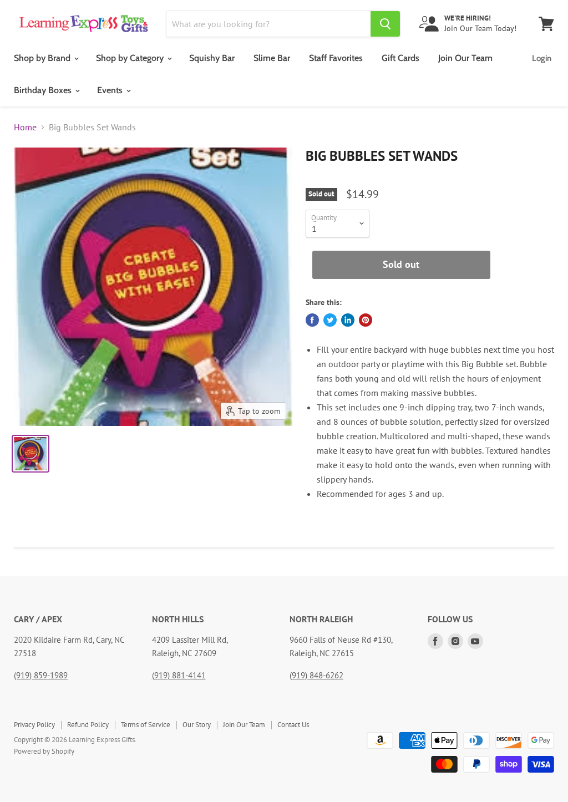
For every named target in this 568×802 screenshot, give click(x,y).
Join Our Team (465, 58)
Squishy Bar (212, 58)
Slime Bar (271, 58)
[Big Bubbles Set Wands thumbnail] (30, 453)
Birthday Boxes (44, 90)
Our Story (196, 724)
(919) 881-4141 (179, 675)
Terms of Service (145, 724)
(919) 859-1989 (41, 675)
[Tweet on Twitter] (330, 320)
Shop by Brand (43, 58)
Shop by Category (131, 58)
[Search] (385, 24)
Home (25, 127)
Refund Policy (88, 724)
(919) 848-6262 (316, 675)
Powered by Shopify (44, 751)
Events (111, 90)
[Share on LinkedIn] (347, 320)
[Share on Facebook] (312, 320)
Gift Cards (400, 58)
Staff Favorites (336, 58)
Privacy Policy (34, 724)
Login (541, 58)
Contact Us (293, 724)
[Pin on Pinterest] (365, 320)
